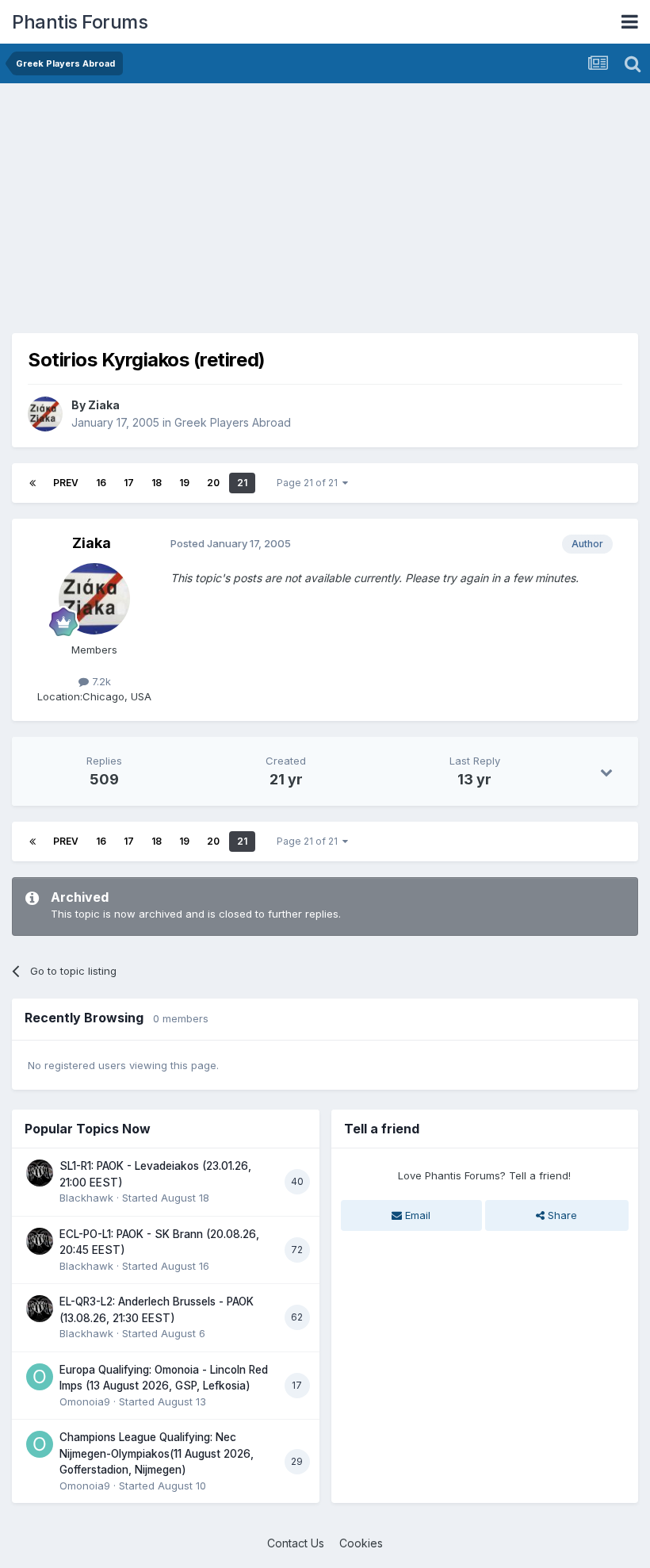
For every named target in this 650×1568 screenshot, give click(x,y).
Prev (65, 483)
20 (213, 483)
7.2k (100, 681)
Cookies (361, 1543)
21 (242, 483)
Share (561, 1215)
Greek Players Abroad (232, 422)
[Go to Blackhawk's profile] (39, 1173)
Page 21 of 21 (309, 483)
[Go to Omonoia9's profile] (39, 1376)
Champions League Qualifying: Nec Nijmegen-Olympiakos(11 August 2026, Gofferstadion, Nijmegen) (156, 1453)
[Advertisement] (197, 206)
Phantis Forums (79, 21)
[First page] (32, 483)
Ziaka (104, 405)
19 (184, 483)
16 (101, 483)
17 (129, 483)
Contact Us (295, 1543)
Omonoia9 (84, 1401)
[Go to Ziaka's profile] (45, 414)
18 (156, 483)
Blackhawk (86, 1197)
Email (416, 1215)
